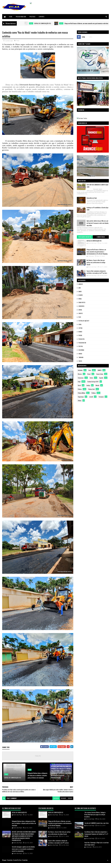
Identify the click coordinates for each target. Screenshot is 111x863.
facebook (56, 798)
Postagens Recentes (84, 237)
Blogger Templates (7, 860)
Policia (80, 335)
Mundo (80, 332)
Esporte (41, 16)
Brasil (80, 299)
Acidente (80, 284)
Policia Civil (81, 339)
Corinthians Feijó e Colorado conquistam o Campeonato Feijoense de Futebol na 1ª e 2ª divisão (96, 834)
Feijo (10, 16)
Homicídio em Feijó (92, 198)
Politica (32, 16)
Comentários (101, 237)
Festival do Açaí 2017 (83, 321)
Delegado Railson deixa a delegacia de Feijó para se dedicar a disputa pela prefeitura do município (37, 775)
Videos (80, 361)
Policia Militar (21, 16)
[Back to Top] (107, 860)
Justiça (80, 328)
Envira (80, 310)
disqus (70, 798)
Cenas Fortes (81, 302)
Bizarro (80, 295)
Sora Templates (23, 860)
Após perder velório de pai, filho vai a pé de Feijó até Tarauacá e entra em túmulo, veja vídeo (98, 223)
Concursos (81, 306)
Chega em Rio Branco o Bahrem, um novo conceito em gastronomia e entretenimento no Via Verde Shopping (54, 23)
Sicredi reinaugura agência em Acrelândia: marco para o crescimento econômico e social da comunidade (23, 849)
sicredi (80, 354)
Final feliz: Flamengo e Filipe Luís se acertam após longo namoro (96, 843)
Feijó (17, 40)
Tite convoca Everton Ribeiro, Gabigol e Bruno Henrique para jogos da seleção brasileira (95, 814)
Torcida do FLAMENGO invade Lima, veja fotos (96, 823)
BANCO (80, 291)
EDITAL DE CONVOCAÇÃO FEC (12, 777)
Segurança (81, 350)
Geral (79, 324)
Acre (20, 23)
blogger (63, 798)
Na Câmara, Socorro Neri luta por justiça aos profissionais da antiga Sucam (96, 262)
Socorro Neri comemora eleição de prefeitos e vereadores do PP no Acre (97, 272)
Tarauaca (80, 357)
